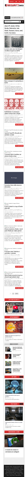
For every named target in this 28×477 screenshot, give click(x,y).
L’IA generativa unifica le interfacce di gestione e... (12, 396)
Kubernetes (12, 28)
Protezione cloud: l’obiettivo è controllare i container (12, 252)
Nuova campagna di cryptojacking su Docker (13, 82)
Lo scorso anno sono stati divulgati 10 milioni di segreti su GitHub (13, 50)
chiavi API (7, 26)
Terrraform (12, 33)
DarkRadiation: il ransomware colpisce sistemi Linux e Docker (12, 112)
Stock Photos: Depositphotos (15, 475)
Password (11, 30)
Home (6, 473)
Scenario (20, 53)
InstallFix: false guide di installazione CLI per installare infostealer (17, 362)
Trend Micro (14, 188)
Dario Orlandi (14, 52)
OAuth (6, 30)
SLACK (6, 33)
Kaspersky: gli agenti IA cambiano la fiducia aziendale (17, 355)
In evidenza (10, 210)
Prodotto (12, 255)
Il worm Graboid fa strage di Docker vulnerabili (13, 207)
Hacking (6, 210)
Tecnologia (6, 257)
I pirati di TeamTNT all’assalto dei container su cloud (12, 134)
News (15, 53)
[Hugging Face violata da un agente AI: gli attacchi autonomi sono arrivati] (14, 333)
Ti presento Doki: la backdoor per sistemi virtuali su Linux (12, 155)
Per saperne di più (19, 62)
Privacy (18, 473)
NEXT (17, 293)
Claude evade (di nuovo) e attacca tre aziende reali (13, 423)
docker (13, 26)
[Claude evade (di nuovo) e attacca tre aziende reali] (14, 420)
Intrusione (10, 137)
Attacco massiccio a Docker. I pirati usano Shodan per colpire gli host (13, 230)
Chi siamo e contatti (12, 473)
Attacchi (20, 84)
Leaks (12, 53)
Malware (9, 116)
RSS (17, 53)
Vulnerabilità (6, 234)
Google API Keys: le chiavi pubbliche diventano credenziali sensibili (17, 370)
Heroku (6, 28)
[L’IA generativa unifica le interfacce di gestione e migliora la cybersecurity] (14, 393)
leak (18, 28)
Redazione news (15, 84)
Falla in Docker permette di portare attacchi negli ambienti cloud (13, 276)
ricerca (17, 30)
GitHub (17, 26)
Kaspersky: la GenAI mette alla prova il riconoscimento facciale (17, 348)
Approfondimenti (7, 53)
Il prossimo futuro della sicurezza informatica (13, 186)
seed (21, 30)
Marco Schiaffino (15, 114)
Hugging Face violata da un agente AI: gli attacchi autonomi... (12, 336)
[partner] (14, 15)
